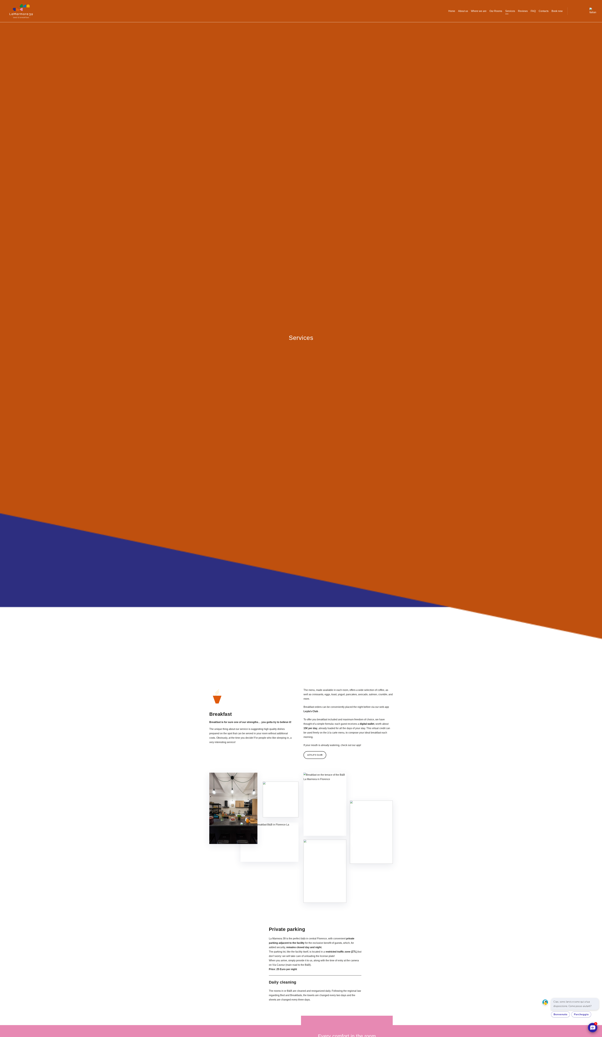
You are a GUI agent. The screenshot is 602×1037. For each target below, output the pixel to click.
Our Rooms (495, 11)
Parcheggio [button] (581, 1014)
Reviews (523, 11)
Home (451, 11)
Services (510, 11)
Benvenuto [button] (560, 1014)
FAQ (533, 11)
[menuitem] (591, 11)
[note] (575, 1004)
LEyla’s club (315, 755)
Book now (557, 11)
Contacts (544, 11)
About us (463, 11)
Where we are (478, 11)
